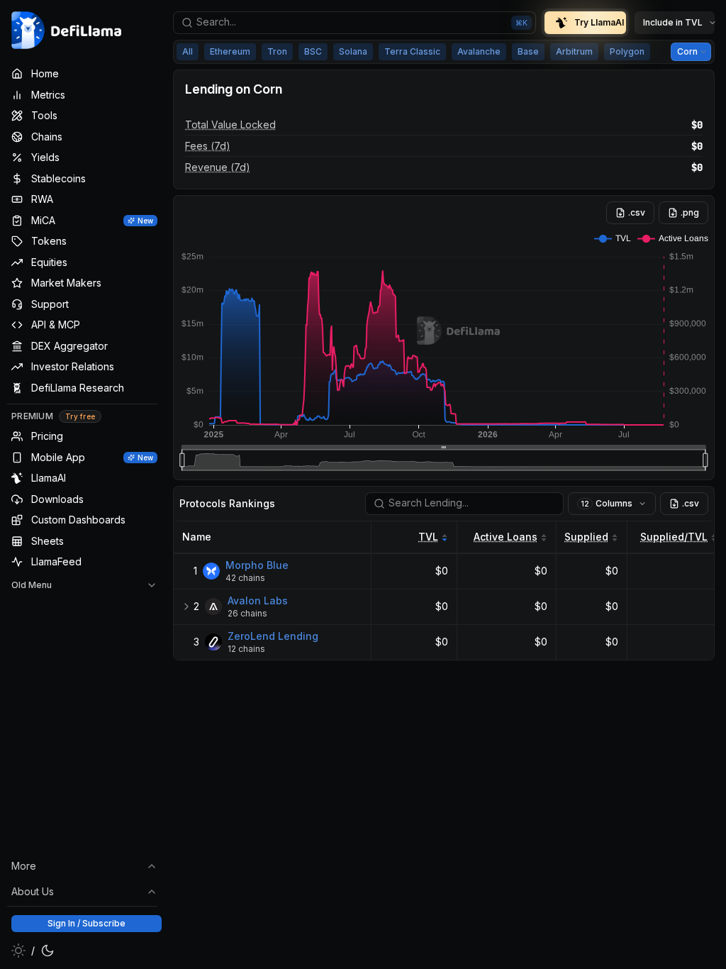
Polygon (627, 51)
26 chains (247, 613)
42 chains (245, 577)
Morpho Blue (257, 565)
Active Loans (505, 537)
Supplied (586, 537)
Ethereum (230, 51)
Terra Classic (412, 51)
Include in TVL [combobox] (673, 22)
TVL (428, 537)
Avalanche (479, 51)
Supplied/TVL (674, 537)
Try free (80, 416)
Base (528, 51)
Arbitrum (574, 51)
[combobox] (354, 22)
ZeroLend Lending (273, 636)
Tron (277, 51)
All (187, 51)
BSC (313, 51)
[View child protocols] (186, 606)
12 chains (246, 648)
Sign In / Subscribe (86, 923)
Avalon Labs (258, 600)
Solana (353, 51)
